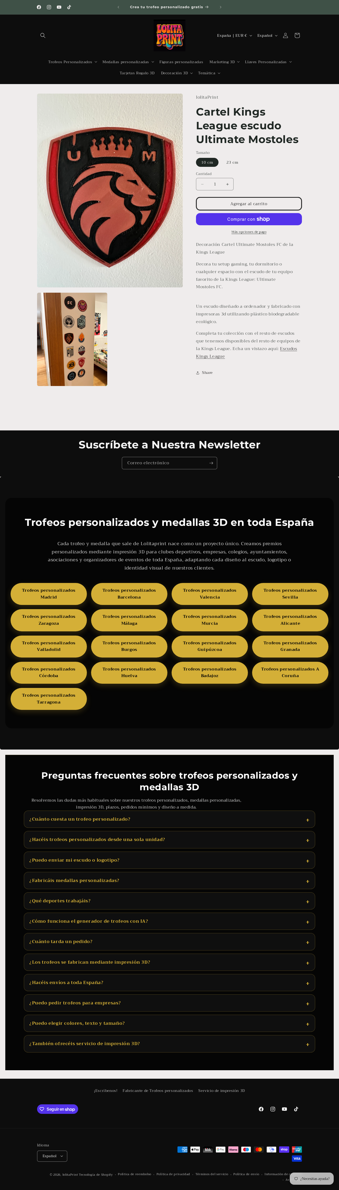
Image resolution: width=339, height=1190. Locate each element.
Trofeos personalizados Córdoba (48, 672)
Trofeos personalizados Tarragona (48, 699)
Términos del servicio (211, 1174)
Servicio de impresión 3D (221, 1090)
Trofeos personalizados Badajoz (210, 672)
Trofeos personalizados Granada (290, 646)
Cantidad (204, 174)
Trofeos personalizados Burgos (129, 646)
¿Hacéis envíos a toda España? (66, 982)
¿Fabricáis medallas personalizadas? (74, 880)
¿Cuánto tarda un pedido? (60, 941)
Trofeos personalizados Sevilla (290, 594)
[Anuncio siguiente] (220, 7)
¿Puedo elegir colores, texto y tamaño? (77, 1023)
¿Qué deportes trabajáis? (60, 900)
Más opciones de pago (248, 231)
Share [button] (207, 372)
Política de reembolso (134, 1174)
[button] (43, 35)
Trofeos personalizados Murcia (210, 620)
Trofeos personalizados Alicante (290, 620)
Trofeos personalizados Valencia (210, 594)
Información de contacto (283, 1174)
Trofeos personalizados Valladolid (48, 646)
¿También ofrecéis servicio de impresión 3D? (84, 1043)
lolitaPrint (70, 1174)
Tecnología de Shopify (96, 1174)
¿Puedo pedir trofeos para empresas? (75, 1003)
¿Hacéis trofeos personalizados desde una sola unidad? (97, 839)
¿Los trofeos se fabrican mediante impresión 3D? (89, 962)
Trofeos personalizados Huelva (129, 672)
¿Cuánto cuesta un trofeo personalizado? (79, 819)
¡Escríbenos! (105, 1090)
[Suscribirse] (211, 463)
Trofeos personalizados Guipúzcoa (210, 646)
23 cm (232, 162)
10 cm (207, 162)
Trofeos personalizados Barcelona (129, 594)
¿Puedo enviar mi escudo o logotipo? (74, 860)
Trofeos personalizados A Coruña (290, 672)
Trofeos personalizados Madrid (48, 594)
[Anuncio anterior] (118, 7)
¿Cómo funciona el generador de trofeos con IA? (88, 921)
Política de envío (246, 1174)
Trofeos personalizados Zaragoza (48, 620)
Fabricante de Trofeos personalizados (158, 1090)
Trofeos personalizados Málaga (129, 620)
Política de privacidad (173, 1174)
